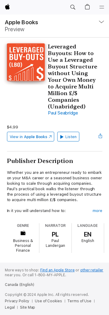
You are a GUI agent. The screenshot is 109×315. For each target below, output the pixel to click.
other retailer (91, 270)
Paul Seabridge (63, 113)
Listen (71, 136)
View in (29, 136)
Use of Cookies (48, 301)
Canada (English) (19, 285)
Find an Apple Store (57, 270)
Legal (10, 307)
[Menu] (101, 7)
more (97, 210)
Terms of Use (79, 301)
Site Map (27, 307)
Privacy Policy (17, 301)
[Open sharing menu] (100, 136)
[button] (72, 7)
